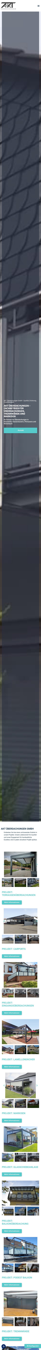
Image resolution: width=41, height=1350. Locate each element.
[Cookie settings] (4, 1346)
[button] (38, 5)
